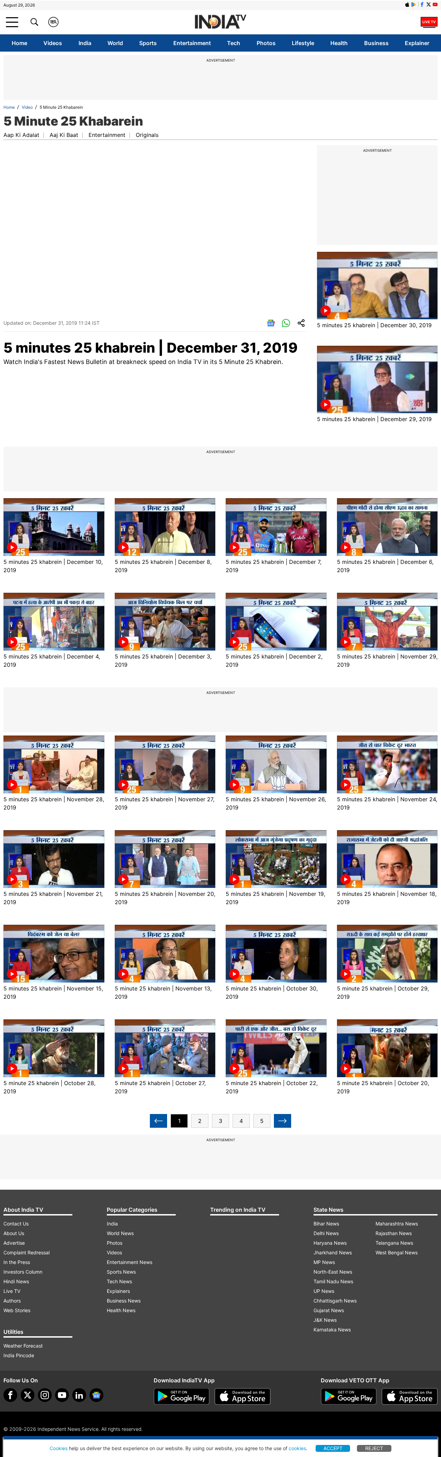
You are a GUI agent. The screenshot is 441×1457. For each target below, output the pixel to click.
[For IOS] (410, 1396)
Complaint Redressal (26, 1252)
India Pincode (18, 1355)
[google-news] (96, 1395)
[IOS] (407, 4)
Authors (12, 1301)
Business (376, 43)
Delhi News (326, 1233)
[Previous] (158, 1121)
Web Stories (16, 1310)
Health (339, 43)
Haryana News (330, 1243)
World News (120, 1233)
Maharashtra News (397, 1223)
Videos (52, 43)
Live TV (11, 1291)
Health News (121, 1310)
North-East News (333, 1272)
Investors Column (22, 1272)
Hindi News (16, 1281)
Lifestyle (303, 43)
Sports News (121, 1272)
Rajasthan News (394, 1233)
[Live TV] (429, 22)
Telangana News (394, 1243)
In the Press (16, 1262)
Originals (147, 134)
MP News (324, 1262)
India (85, 43)
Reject (374, 1448)
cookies (297, 1448)
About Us (13, 1233)
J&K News (325, 1320)
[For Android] (349, 1396)
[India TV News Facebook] (422, 4)
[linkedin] (79, 1395)
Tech (233, 43)
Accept (333, 1448)
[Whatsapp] (286, 323)
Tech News (119, 1281)
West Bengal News (397, 1252)
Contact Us (16, 1223)
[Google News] (271, 323)
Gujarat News (329, 1310)
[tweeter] (27, 1395)
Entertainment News (129, 1262)
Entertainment (192, 43)
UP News (324, 1291)
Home (19, 43)
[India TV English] (220, 22)
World (115, 43)
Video (27, 107)
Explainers (118, 1291)
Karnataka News (332, 1329)
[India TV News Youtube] (435, 4)
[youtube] (62, 1395)
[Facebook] (10, 1395)
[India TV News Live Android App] (181, 1396)
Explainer (417, 43)
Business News (124, 1301)
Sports (148, 43)
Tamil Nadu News (333, 1281)
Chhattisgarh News (335, 1301)
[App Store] (242, 1396)
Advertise (14, 1243)
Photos (266, 43)
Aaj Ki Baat (64, 134)
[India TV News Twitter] (428, 4)
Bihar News (326, 1223)
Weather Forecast (23, 1346)
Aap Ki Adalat (21, 134)
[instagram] (45, 1395)
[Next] (282, 1121)
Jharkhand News (333, 1252)
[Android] (413, 4)
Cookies (59, 1448)
